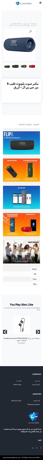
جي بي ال (26, 23)
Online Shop (17, 384)
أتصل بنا (19, 381)
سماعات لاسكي (16, 23)
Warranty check (16, 400)
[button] (40, 3)
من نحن (37, 381)
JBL (35, 274)
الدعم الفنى (36, 400)
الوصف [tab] (36, 124)
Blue (34, 284)
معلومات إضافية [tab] (25, 124)
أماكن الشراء (36, 384)
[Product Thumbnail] (30, 31)
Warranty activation (34, 404)
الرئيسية (34, 23)
